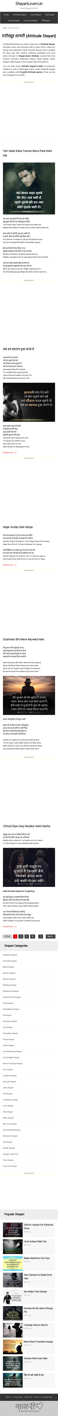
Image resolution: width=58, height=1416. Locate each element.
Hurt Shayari (8, 1069)
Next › (50, 936)
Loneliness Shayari (10, 1099)
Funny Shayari (14, 20)
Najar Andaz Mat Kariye (18, 527)
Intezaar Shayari (9, 1081)
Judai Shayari (8, 1087)
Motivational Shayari (11, 1130)
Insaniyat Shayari (10, 1075)
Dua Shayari (8, 1027)
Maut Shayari (8, 1118)
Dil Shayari (7, 1015)
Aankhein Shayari (10, 955)
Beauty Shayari (9, 973)
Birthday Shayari (9, 985)
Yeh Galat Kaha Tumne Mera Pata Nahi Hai (27, 153)
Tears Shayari (8, 1160)
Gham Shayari (8, 1045)
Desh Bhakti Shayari (11, 1009)
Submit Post (28, 1397)
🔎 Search (45, 20)
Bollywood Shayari (11, 991)
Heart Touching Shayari (12, 1063)
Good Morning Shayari (12, 1051)
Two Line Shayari (30, 20)
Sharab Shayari (9, 1148)
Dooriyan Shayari (10, 1021)
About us (9, 1397)
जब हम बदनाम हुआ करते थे (18, 349)
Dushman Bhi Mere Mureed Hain (23, 639)
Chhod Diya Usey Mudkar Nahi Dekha (26, 826)
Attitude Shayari (20, 14)
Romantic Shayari (10, 1136)
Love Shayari (36, 14)
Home (6, 14)
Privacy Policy (18, 1397)
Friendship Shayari (10, 1033)
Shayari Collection (10, 1154)
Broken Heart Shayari (12, 997)
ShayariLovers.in (29, 4)
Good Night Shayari (11, 1057)
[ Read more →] (9, 452)
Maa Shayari (8, 1112)
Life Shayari (7, 1093)
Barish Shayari (8, 967)
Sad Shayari (49, 14)
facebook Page (47, 1397)
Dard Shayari (8, 1003)
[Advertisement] (29, 112)
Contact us (37, 1397)
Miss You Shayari (10, 1124)
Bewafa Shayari (9, 979)
